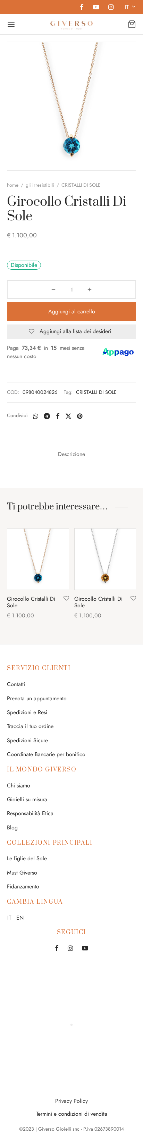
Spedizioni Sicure (27, 740)
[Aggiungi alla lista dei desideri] (66, 599)
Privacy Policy (71, 1101)
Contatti (16, 684)
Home (12, 184)
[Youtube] (96, 7)
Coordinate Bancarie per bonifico (46, 754)
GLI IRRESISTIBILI (40, 184)
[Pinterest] (79, 416)
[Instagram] (111, 7)
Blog (12, 827)
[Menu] (11, 24)
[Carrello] (132, 24)
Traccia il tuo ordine (30, 726)
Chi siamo (18, 785)
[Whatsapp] (35, 416)
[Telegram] (47, 416)
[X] (68, 416)
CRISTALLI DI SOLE (96, 392)
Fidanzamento (23, 886)
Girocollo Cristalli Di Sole (31, 602)
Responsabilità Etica (30, 813)
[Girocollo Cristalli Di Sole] (38, 559)
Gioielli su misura (27, 799)
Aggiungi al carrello (71, 311)
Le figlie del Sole (27, 858)
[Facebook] (81, 7)
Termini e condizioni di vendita (71, 1114)
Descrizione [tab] (71, 454)
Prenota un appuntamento (37, 698)
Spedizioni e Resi (27, 712)
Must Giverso (22, 873)
